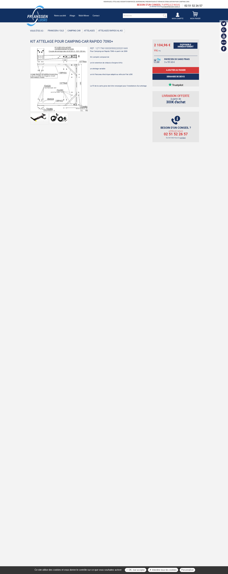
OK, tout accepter (136, 570)
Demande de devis (176, 76)
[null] (37, 25)
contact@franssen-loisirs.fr (171, 6)
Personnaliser (187, 570)
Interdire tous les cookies (164, 570)
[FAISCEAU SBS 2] (59, 119)
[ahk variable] (39, 119)
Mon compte (177, 18)
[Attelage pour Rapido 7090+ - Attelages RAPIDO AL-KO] (58, 79)
